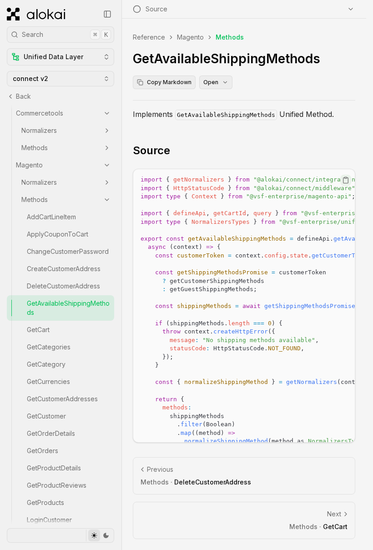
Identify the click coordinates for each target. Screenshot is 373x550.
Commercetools (39, 113)
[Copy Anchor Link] (177, 150)
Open (210, 82)
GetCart (38, 329)
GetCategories (49, 347)
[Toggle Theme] (100, 535)
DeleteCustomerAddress (63, 286)
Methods (34, 147)
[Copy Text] (345, 180)
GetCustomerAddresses (62, 399)
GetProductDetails (54, 468)
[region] (244, 305)
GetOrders (42, 450)
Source (151, 150)
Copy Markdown (169, 82)
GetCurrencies (48, 381)
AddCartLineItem (51, 217)
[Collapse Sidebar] (107, 14)
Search (65, 34)
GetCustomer (46, 416)
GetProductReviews (56, 485)
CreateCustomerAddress (64, 268)
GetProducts (45, 502)
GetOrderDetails (51, 433)
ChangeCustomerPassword (68, 251)
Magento (29, 165)
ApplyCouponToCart (57, 234)
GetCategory (46, 364)
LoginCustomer (49, 520)
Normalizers (39, 130)
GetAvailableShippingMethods (68, 307)
